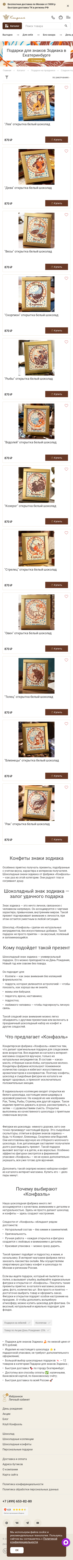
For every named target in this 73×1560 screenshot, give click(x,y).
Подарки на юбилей (15, 1322)
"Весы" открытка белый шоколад (28, 251)
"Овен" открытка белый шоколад (28, 633)
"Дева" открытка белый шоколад (28, 188)
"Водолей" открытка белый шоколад (30, 442)
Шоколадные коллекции (18, 1439)
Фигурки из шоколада (17, 1126)
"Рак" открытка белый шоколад (27, 824)
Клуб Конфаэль (12, 1424)
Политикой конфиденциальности (33, 1540)
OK (17, 1550)
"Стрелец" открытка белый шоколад (30, 569)
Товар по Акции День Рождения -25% (24, 1330)
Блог (5, 1419)
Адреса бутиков (13, 1464)
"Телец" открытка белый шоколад (28, 697)
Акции (6, 1413)
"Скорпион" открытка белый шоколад (31, 315)
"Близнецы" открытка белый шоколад (31, 760)
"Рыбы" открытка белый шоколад (28, 379)
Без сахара (49, 34)
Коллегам (40, 1322)
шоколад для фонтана (50, 1303)
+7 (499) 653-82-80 (53, 17)
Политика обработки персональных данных (31, 1489)
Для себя (28, 34)
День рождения (12, 1408)
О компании (10, 1469)
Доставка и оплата (15, 1459)
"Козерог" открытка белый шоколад (30, 506)
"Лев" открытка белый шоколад (27, 124)
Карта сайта (10, 1474)
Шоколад (8, 1433)
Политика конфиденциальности (23, 1484)
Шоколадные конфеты (17, 1444)
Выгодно (8, 34)
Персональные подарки (18, 1449)
